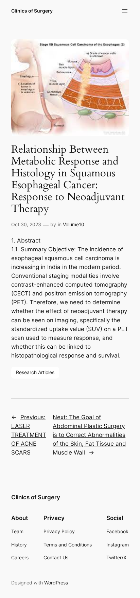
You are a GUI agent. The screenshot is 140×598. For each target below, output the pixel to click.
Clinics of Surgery (32, 11)
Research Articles (35, 372)
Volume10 (73, 224)
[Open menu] (125, 11)
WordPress (56, 582)
